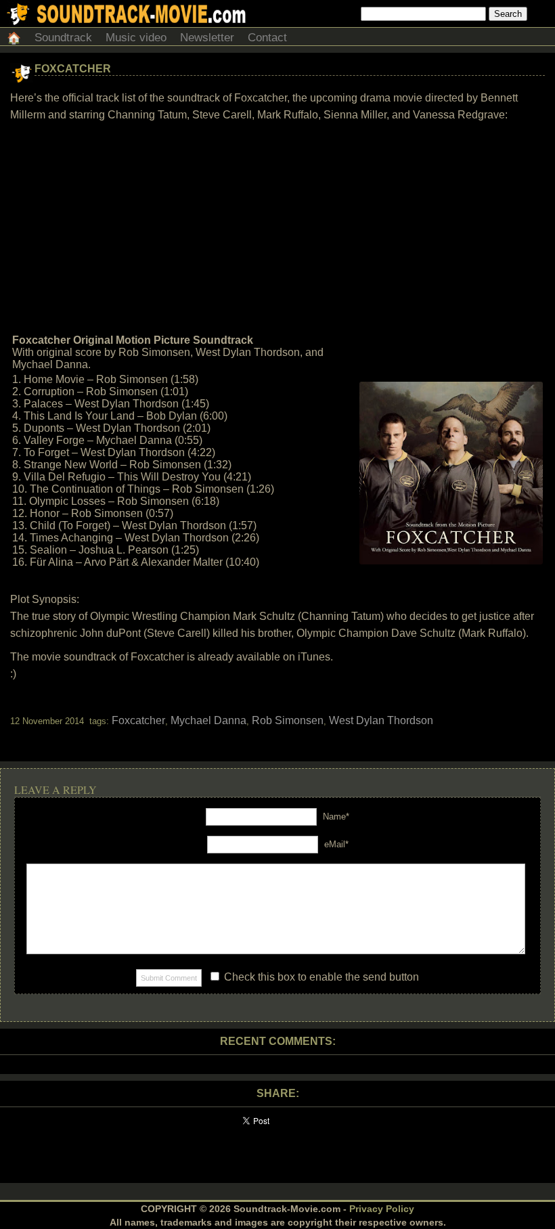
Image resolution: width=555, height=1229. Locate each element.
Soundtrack (63, 37)
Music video (136, 37)
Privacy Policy (381, 1208)
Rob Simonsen (288, 720)
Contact (267, 37)
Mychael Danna (208, 720)
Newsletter (207, 37)
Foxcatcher (73, 68)
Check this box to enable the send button (320, 977)
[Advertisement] (277, 228)
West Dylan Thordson (381, 720)
